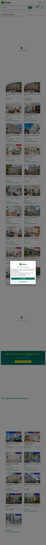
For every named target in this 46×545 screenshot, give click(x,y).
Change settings (23, 281)
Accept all (23, 278)
